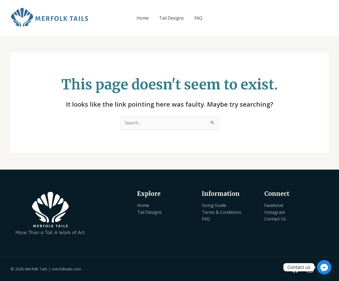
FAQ (198, 18)
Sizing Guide (214, 205)
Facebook (273, 205)
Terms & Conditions (221, 212)
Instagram (274, 212)
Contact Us (275, 219)
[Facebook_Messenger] (324, 267)
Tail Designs (171, 18)
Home (143, 18)
